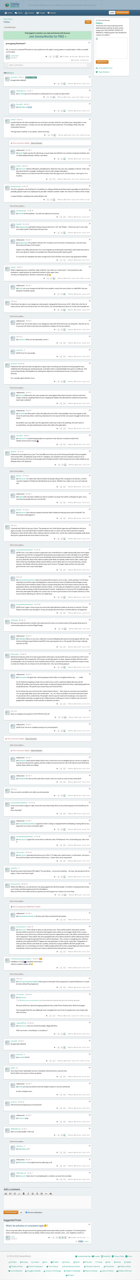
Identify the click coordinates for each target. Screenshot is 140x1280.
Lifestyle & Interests (93, 1266)
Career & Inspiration (35, 1266)
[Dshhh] (7, 1070)
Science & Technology (53, 1271)
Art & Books (109, 1266)
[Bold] (23, 1194)
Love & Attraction (16, 1271)
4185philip (14, 620)
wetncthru (21, 339)
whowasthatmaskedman (24, 550)
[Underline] (32, 1194)
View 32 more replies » (17, 206)
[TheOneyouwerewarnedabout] (7, 960)
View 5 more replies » (17, 388)
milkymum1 (15, 56)
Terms (130, 1256)
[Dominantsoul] (7, 885)
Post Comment (11, 1212)
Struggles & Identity (34, 1271)
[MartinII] (7, 453)
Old (12, 73)
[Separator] (46, 1194)
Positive (13, 1262)
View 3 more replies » (17, 471)
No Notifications (11, 27)
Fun (45, 1262)
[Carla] (8, 1238)
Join (88, 22)
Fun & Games (53, 1266)
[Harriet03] (7, 79)
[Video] (10, 1194)
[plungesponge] (7, 188)
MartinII (13, 451)
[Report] (90, 77)
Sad (108, 1262)
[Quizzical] (7, 365)
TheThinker (20, 994)
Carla (13, 1237)
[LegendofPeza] (13, 1025)
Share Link (85, 60)
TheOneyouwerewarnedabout (21, 959)
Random (55, 1262)
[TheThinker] (13, 996)
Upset (77, 1262)
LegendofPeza (21, 1023)
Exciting (25, 1262)
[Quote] (50, 1194)
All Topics (70, 1275)
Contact (97, 1256)
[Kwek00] (13, 226)
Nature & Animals (91, 1271)
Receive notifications (35, 1212)
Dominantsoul (15, 884)
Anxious (67, 1262)
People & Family (17, 1266)
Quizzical (14, 364)
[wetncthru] (13, 352)
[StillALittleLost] (13, 92)
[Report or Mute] (89, 42)
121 (65, 56)
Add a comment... (13, 1189)
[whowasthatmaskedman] (13, 551)
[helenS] (7, 121)
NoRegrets (22, 760)
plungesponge (16, 186)
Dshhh (13, 1068)
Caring (99, 1262)
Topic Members (104, 72)
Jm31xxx (14, 1102)
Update (128, 1262)
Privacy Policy (119, 1256)
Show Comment (36, 143)
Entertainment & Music (72, 1266)
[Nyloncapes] (7, 656)
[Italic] (28, 1194)
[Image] (6, 1194)
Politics (7, 22)
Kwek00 (21, 213)
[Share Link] (76, 1241)
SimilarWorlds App (84, 1256)
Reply (71, 83)
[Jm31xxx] (7, 1103)
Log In (112, 13)
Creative (36, 1262)
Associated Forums (105, 68)
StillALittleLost (21, 91)
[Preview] (21, 1212)
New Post (103, 62)
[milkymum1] (8, 57)
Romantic (88, 1262)
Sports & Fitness (108, 1271)
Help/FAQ (106, 1256)
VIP (41, 959)
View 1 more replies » (17, 745)
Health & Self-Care (125, 1271)
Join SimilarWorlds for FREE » (47, 36)
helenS (13, 119)
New (8, 73)
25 (73, 1237)
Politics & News (8, 19)
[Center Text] (37, 1194)
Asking (118, 1262)
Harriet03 (14, 77)
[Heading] (41, 1194)
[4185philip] (7, 622)
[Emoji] (14, 1194)
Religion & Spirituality (72, 1271)
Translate (76, 60)
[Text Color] (19, 1194)
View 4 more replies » (17, 974)
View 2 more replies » (17, 316)
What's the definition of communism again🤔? (27, 1225)
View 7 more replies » (17, 901)
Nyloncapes (15, 654)
